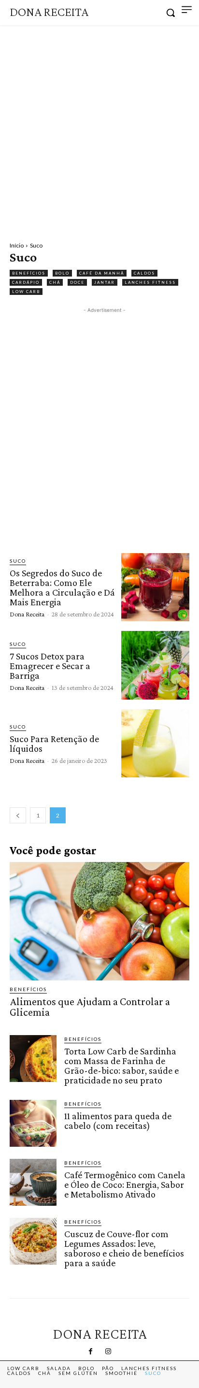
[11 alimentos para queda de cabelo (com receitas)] (33, 1123)
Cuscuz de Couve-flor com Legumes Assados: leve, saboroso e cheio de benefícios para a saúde (124, 1248)
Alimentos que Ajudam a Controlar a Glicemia (90, 1006)
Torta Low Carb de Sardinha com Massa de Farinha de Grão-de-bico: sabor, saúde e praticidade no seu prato (121, 1065)
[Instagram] (108, 1351)
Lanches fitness (150, 282)
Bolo (62, 273)
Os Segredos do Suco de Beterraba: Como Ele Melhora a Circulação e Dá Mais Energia (62, 587)
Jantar (104, 282)
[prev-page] (18, 815)
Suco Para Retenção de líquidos (54, 743)
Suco (18, 561)
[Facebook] (91, 1351)
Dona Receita (27, 614)
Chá (54, 282)
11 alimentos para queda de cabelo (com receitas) (117, 1120)
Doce (77, 282)
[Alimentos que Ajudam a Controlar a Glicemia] (99, 921)
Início (17, 245)
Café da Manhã (101, 273)
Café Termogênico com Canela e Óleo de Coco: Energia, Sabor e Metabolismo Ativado (124, 1184)
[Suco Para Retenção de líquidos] (155, 743)
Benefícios (28, 273)
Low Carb (26, 291)
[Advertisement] (99, 129)
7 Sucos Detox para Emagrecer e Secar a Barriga (50, 666)
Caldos (144, 273)
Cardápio (26, 282)
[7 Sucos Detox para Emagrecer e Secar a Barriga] (155, 665)
